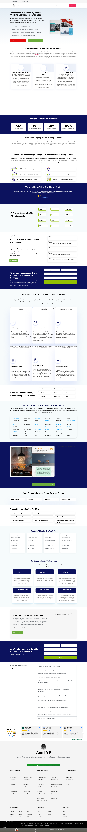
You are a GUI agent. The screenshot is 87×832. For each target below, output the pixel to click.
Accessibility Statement (39, 825)
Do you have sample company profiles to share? (49, 666)
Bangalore (43, 396)
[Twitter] (68, 1)
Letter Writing (26, 781)
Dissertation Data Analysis (56, 786)
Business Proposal (13, 793)
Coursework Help (54, 793)
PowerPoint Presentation (56, 789)
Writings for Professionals (71, 770)
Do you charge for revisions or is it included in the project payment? (53, 707)
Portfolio (61, 5)
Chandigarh (29, 814)
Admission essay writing (41, 777)
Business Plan (26, 793)
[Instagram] (76, 1)
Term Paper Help (40, 796)
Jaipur (28, 816)
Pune (28, 811)
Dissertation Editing (55, 781)
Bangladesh (40, 812)
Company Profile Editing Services (66, 72)
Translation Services (13, 791)
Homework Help (54, 796)
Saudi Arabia (65, 816)
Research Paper (40, 781)
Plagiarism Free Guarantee (29, 825)
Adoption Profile (26, 791)
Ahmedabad (21, 812)
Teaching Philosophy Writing (71, 774)
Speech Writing (26, 784)
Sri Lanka (49, 811)
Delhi (11, 816)
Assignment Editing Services (56, 774)
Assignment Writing (41, 774)
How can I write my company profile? (46, 718)
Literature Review (40, 779)
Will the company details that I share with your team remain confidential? (54, 686)
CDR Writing (68, 784)
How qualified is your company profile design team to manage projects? (54, 714)
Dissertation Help (54, 779)
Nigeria (49, 814)
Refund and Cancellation (54, 823)
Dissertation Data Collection (56, 784)
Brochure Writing (26, 779)
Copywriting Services (14, 786)
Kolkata (20, 816)
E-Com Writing (12, 779)
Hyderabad (12, 811)
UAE (40, 214)
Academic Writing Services (42, 770)
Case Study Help (54, 798)
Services (50, 5)
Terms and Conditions (38, 823)
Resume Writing (68, 781)
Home (40, 5)
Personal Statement (40, 784)
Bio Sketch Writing (69, 777)
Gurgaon (20, 814)
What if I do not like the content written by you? (49, 677)
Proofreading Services (27, 786)
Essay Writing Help (40, 798)
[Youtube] (70, 1)
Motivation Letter (40, 789)
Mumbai (20, 811)
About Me (45, 5)
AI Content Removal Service (42, 800)
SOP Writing (39, 791)
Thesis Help (53, 777)
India (40, 209)
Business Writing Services (15, 770)
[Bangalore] (39, 396)
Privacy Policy (46, 823)
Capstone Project (54, 791)
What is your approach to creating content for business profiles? (52, 670)
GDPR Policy (62, 823)
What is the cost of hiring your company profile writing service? (52, 673)
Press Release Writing (27, 777)
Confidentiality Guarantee (78, 823)
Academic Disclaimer (69, 823)
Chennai (28, 812)
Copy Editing (12, 789)
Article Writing (12, 781)
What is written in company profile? (46, 711)
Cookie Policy (47, 825)
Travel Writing (12, 784)
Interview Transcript (41, 793)
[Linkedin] (72, 1)
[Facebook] (66, 1)
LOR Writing (39, 786)
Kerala (11, 812)
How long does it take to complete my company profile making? (52, 700)
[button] (11, 103)
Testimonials (31, 823)
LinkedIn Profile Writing (70, 779)
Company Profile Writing (28, 774)
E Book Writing (26, 789)
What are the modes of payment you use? (47, 704)
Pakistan (39, 816)
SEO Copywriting (13, 777)
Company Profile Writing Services (20, 72)
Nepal (39, 814)
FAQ (22, 825)
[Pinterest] (74, 1)
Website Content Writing (14, 774)
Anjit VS (37, 54)
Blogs (56, 5)
